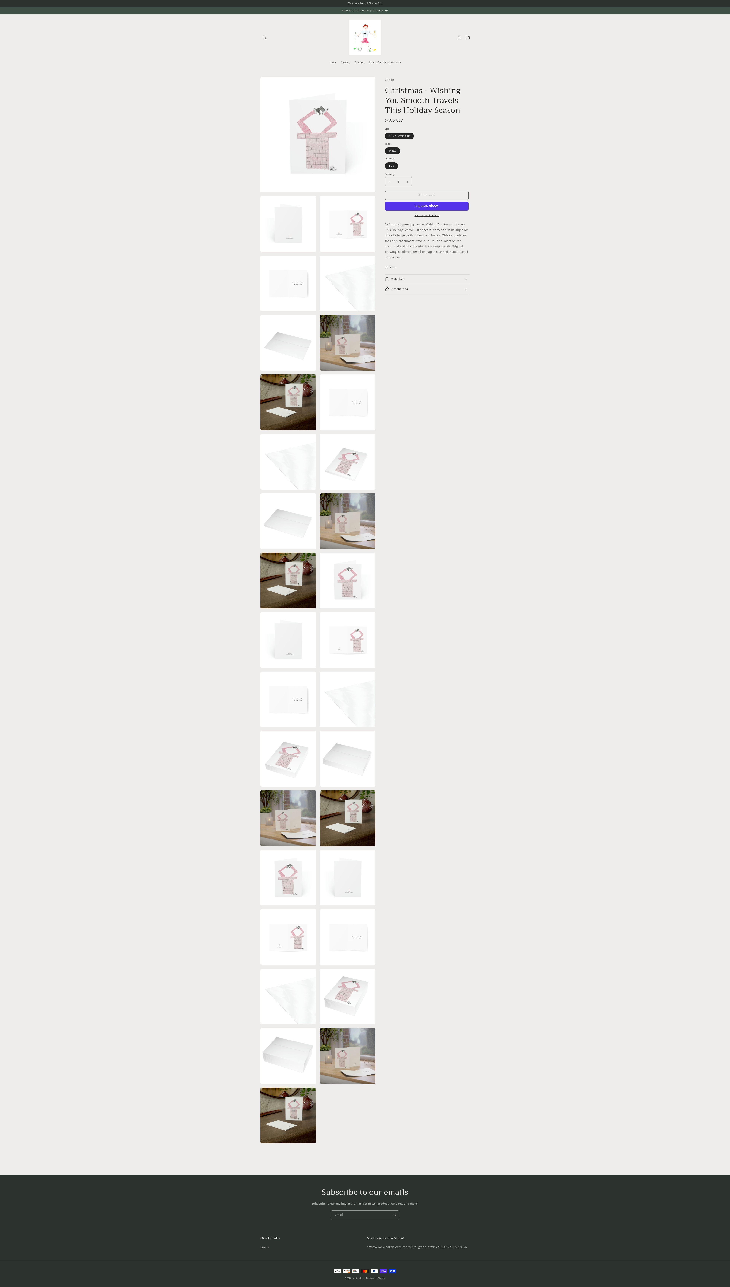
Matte (392, 150)
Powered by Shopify (375, 1278)
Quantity (390, 174)
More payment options (427, 215)
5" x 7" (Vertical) (399, 136)
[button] (264, 37)
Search (264, 1247)
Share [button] (393, 267)
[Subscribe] (395, 1214)
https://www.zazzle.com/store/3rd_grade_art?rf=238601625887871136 (417, 1247)
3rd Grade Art (359, 1278)
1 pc (391, 165)
